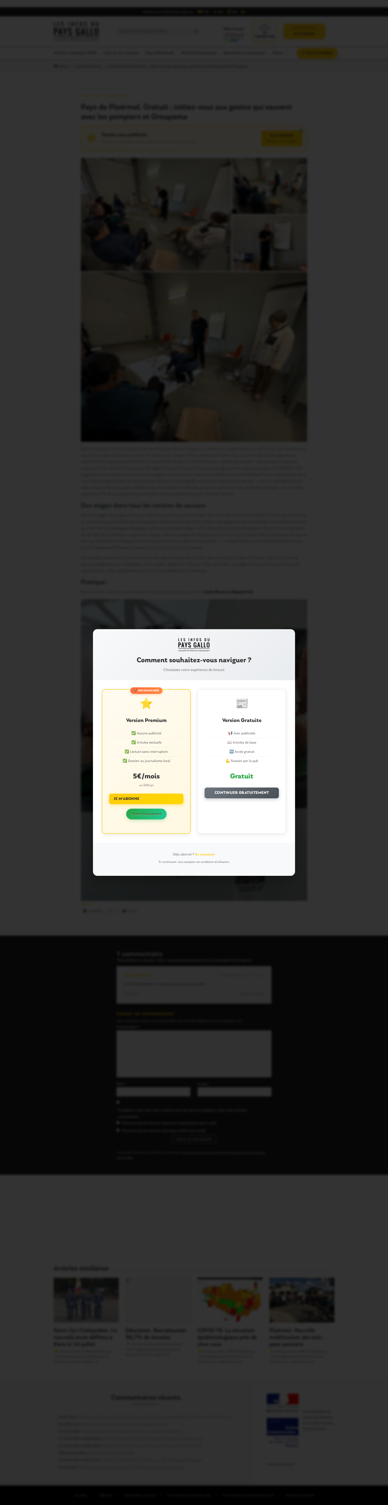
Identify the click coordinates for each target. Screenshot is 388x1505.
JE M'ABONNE (126, 799)
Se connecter (205, 854)
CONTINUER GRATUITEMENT (242, 793)
